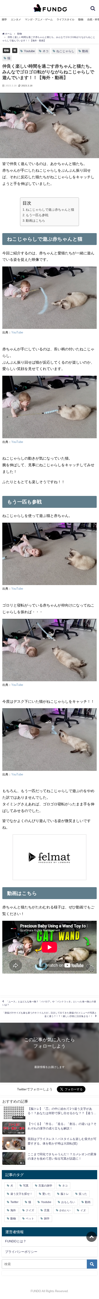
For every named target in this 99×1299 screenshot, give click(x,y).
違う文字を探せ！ (21, 1194)
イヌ (83, 1210)
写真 (26, 1185)
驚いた (46, 1194)
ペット (30, 1218)
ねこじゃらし (65, 51)
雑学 (4, 19)
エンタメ (16, 19)
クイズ (30, 1210)
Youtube (29, 51)
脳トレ (65, 1194)
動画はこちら (35, 220)
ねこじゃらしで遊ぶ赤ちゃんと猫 (50, 209)
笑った (83, 1194)
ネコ (46, 51)
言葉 (47, 1210)
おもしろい (68, 1202)
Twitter (14, 1202)
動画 (85, 51)
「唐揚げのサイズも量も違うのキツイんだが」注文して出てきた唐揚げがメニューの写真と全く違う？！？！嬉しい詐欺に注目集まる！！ (49, 1014)
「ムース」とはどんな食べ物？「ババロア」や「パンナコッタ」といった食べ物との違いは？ (49, 1003)
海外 (13, 1210)
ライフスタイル (65, 19)
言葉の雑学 (45, 1185)
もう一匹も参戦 (37, 215)
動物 (80, 19)
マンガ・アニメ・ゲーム (39, 19)
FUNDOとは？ (15, 1241)
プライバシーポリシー (21, 1251)
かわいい (64, 1210)
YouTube (17, 332)
